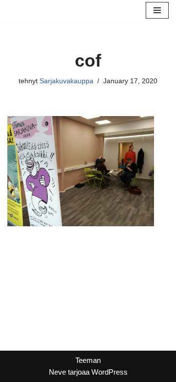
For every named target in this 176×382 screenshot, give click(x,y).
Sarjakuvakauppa (66, 81)
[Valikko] (157, 10)
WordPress (109, 372)
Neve (57, 372)
